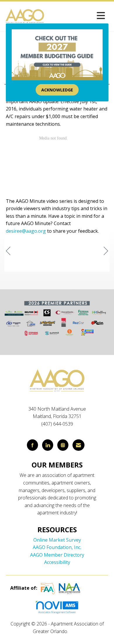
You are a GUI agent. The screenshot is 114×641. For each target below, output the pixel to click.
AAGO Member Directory (57, 555)
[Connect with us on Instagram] (62, 445)
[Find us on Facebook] (32, 445)
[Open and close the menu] (76, 15)
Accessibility (57, 562)
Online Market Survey (57, 540)
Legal (75, 631)
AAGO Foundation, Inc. (57, 547)
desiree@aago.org (26, 231)
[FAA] (48, 588)
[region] (106, 251)
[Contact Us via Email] (78, 445)
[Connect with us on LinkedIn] (47, 445)
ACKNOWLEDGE (57, 90)
